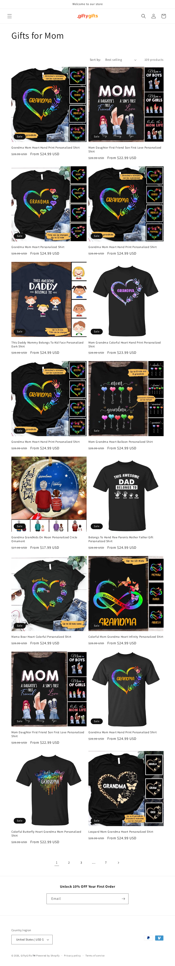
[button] (10, 16)
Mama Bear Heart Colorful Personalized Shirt (41, 637)
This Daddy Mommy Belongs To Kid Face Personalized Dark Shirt (47, 344)
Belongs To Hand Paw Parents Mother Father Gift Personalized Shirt (120, 539)
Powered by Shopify (48, 955)
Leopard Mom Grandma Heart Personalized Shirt (120, 832)
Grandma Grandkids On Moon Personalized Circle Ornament (44, 539)
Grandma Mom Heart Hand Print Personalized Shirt (45, 147)
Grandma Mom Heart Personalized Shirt (37, 247)
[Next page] (118, 863)
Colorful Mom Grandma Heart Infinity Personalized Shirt (125, 637)
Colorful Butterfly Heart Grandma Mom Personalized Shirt (46, 833)
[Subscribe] (123, 898)
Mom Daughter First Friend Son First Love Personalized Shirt (124, 149)
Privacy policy (72, 955)
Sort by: (95, 60)
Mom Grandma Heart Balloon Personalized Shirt (120, 442)
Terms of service (95, 955)
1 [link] (57, 862)
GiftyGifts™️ (28, 955)
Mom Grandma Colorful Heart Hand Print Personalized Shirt (124, 344)
